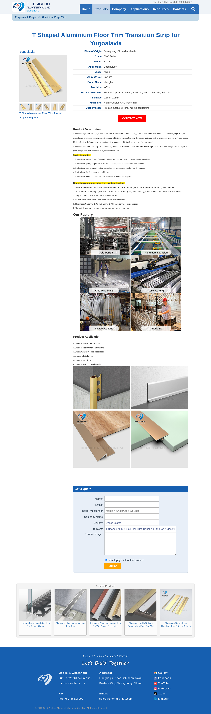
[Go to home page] (31, 6)
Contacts (179, 9)
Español (98, 656)
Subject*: (98, 529)
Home (86, 9)
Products (101, 9)
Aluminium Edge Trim (53, 17)
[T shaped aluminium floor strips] (43, 78)
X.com (162, 693)
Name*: (99, 498)
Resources (161, 9)
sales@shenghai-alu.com (115, 698)
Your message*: (94, 534)
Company (119, 9)
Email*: (99, 504)
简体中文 (123, 656)
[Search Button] (193, 9)
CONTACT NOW (132, 118)
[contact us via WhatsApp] (194, 2)
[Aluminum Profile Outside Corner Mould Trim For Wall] (105, 590)
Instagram (164, 688)
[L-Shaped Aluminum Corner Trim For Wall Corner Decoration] (70, 590)
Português (110, 656)
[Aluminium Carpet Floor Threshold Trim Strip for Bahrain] (140, 590)
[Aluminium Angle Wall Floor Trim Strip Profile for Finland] (176, 590)
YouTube (164, 683)
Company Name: (93, 516)
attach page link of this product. (126, 560)
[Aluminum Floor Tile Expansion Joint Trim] (35, 590)
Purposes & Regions (27, 17)
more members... (71, 683)
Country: (98, 523)
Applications (139, 9)
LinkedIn (164, 698)
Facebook (164, 678)
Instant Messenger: (92, 510)
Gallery (163, 672)
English (87, 656)
